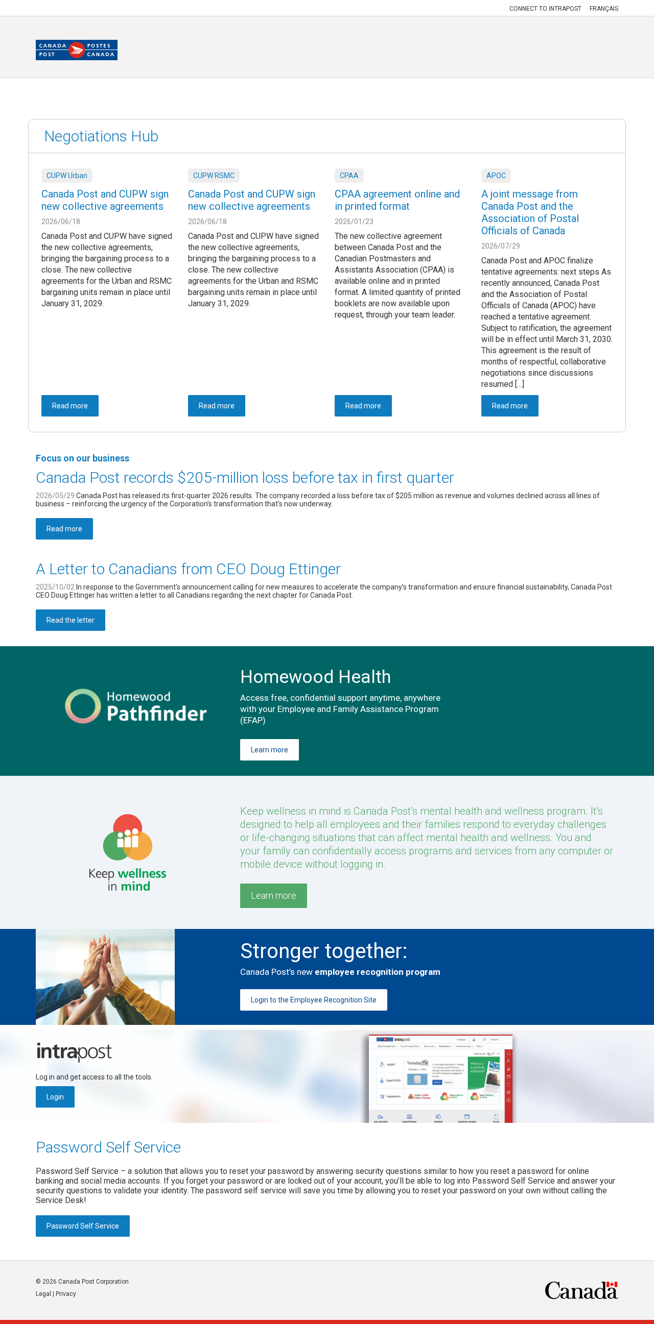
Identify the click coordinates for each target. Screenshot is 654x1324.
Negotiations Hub (101, 136)
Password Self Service (108, 1147)
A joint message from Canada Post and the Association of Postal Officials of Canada (530, 212)
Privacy (66, 1293)
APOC (496, 175)
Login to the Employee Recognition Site (314, 1000)
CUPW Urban (66, 175)
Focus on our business (82, 458)
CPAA (349, 175)
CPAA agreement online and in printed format (397, 200)
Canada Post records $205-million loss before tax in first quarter (245, 477)
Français (604, 8)
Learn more (269, 750)
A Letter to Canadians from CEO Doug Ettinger (188, 569)
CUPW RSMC (214, 175)
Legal (43, 1293)
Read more (64, 529)
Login (55, 1097)
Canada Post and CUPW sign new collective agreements (105, 200)
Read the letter (70, 620)
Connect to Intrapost (545, 8)
